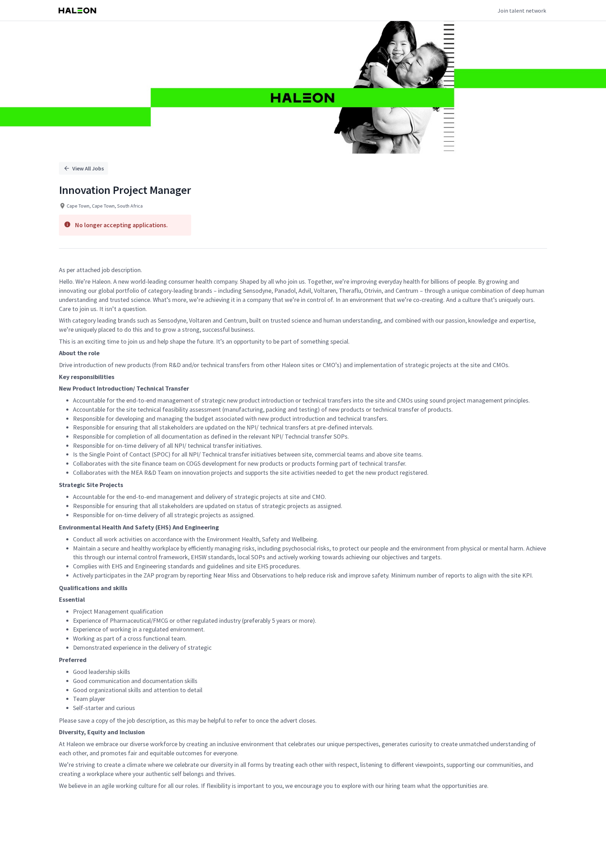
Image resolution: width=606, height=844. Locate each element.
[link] (77, 10)
